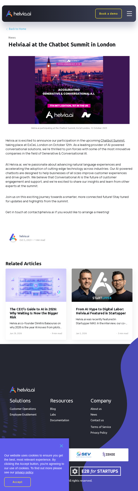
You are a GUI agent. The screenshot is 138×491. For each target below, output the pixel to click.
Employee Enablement (23, 414)
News (12, 37)
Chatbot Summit (113, 140)
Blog (53, 408)
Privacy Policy (99, 432)
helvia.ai (24, 236)
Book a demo (108, 13)
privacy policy (24, 472)
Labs (53, 414)
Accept (18, 481)
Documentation (59, 420)
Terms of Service (101, 426)
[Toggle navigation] (129, 13)
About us (96, 408)
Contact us (97, 420)
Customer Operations (23, 408)
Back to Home (17, 28)
